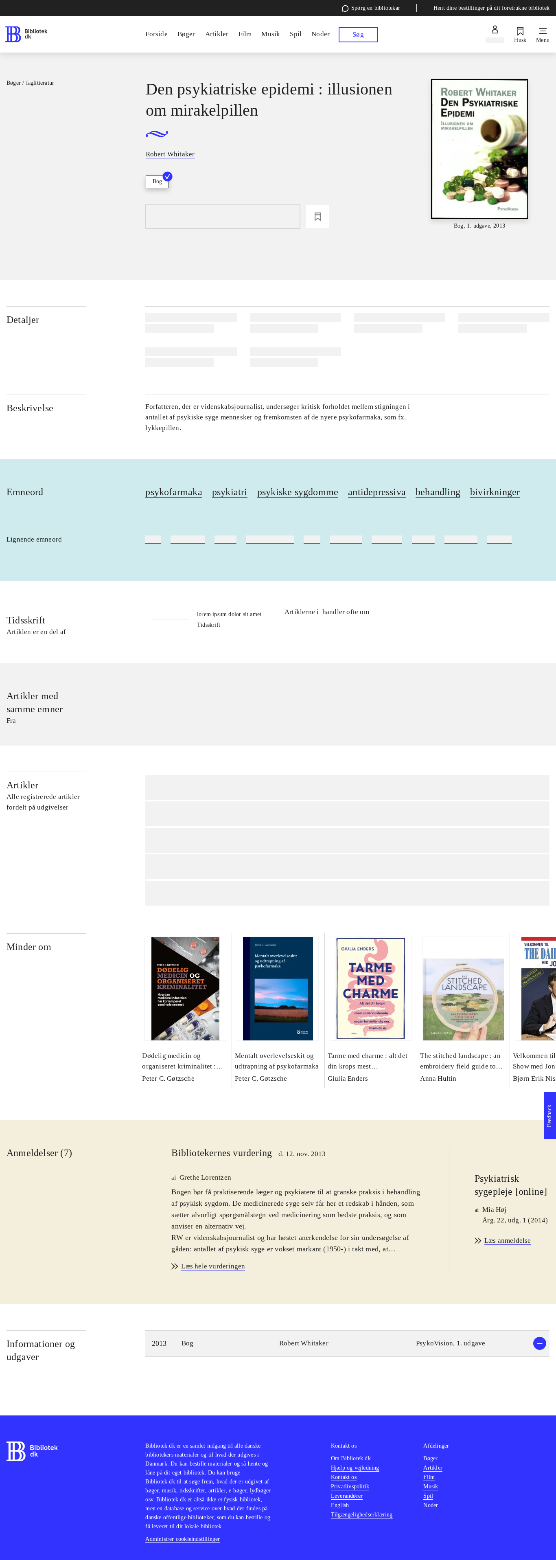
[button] (347, 1343)
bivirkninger (495, 492)
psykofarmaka (173, 492)
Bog (157, 181)
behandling (438, 492)
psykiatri (229, 492)
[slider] (480, 154)
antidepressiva (377, 492)
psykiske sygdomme (297, 492)
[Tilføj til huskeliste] (317, 216)
